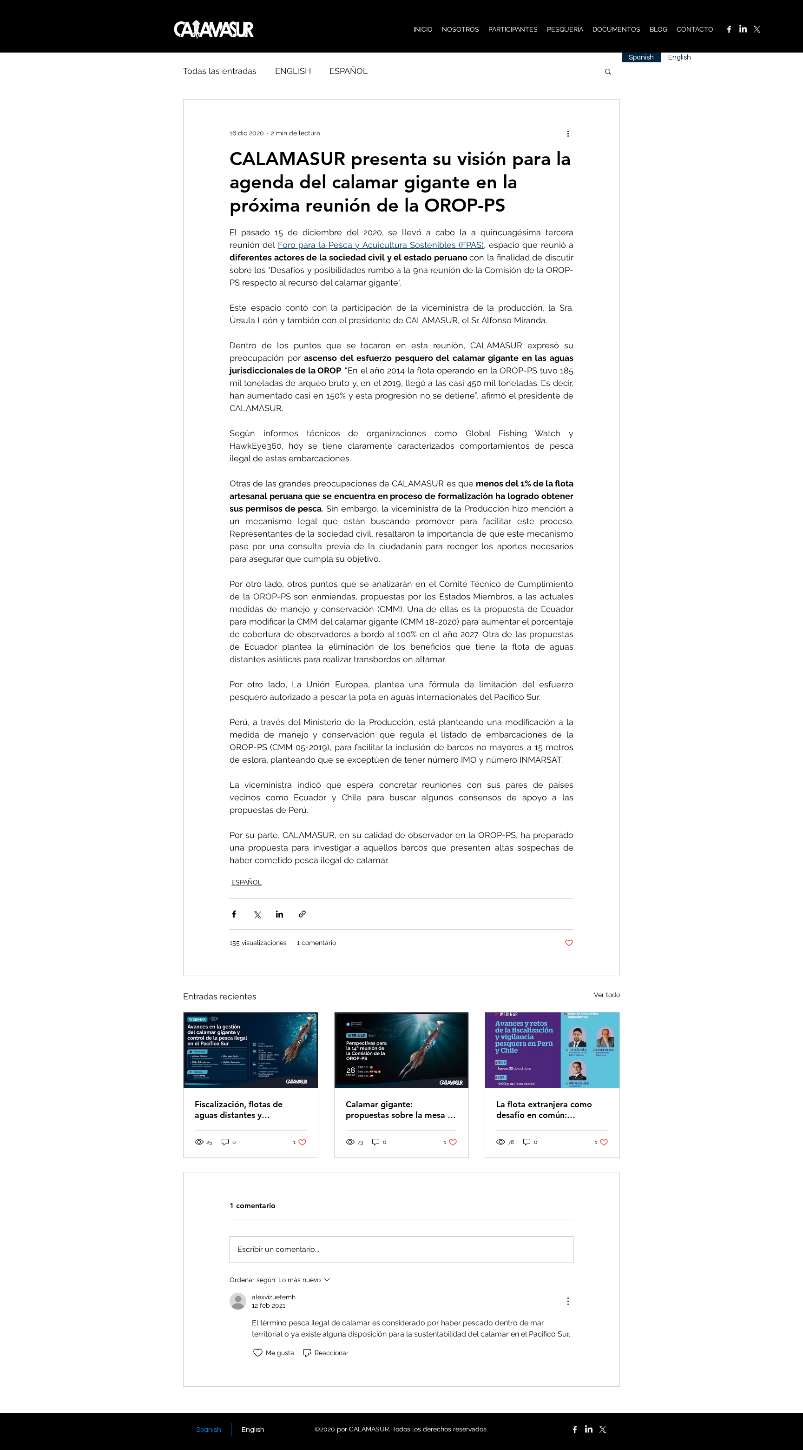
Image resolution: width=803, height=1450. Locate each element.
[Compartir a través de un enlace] (302, 914)
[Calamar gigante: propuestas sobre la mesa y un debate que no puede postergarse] (402, 1050)
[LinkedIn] (743, 29)
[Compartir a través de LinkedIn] (279, 914)
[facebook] (729, 29)
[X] (757, 29)
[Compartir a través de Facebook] (234, 914)
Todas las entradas (220, 71)
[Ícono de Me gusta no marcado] (258, 1352)
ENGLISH (293, 71)
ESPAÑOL (348, 71)
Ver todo (607, 994)
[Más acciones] (567, 133)
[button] (608, 71)
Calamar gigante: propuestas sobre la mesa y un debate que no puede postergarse (399, 1109)
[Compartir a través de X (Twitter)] (256, 914)
